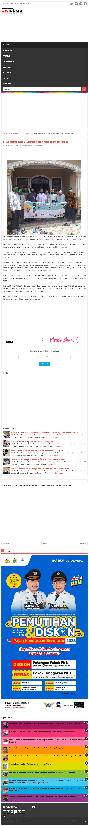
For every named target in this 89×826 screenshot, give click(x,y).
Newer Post (6, 543)
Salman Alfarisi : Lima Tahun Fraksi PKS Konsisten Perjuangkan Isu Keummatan (44, 432)
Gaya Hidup (7, 78)
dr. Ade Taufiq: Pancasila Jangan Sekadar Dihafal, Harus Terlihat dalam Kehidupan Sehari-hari (46, 756)
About (62, 821)
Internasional (8, 61)
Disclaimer (74, 821)
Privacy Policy (82, 821)
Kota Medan (7, 50)
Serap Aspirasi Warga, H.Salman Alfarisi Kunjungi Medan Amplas (38, 459)
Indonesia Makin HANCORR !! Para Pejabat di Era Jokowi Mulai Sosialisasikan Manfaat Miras (45, 723)
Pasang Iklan (24, 4)
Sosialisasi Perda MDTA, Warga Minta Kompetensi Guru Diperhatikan (40, 468)
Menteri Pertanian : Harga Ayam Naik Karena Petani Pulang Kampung (36, 748)
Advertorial (7, 84)
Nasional (6, 56)
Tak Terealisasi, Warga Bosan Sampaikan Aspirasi (32, 441)
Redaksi (5, 4)
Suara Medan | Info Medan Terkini (21, 821)
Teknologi (7, 73)
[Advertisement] (56, 24)
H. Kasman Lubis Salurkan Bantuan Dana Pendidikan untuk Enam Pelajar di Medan (42, 731)
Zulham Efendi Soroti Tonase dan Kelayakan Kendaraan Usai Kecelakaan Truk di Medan (44, 796)
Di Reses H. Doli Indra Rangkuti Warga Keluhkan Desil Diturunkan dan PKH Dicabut (42, 772)
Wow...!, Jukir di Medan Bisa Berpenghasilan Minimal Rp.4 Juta (37, 450)
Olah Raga (6, 67)
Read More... (55, 437)
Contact (67, 821)
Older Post (83, 543)
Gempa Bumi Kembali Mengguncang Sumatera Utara (30, 764)
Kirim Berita (14, 4)
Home (7, 45)
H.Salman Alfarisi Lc (28, 145)
